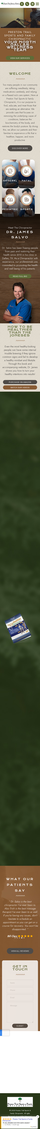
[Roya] (24, 1124)
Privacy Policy (16, 1119)
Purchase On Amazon (20, 382)
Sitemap (25, 1119)
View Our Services (20, 58)
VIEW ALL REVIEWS (20, 951)
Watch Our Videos (20, 387)
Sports (26, 209)
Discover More (20, 148)
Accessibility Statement (23, 1116)
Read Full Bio (20, 276)
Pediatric (10, 209)
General (10, 181)
